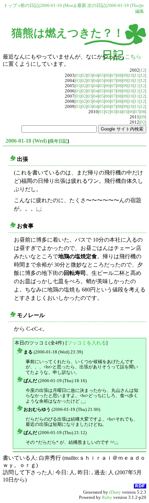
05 (101, 75)
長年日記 (59, 141)
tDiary (115, 492)
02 (83, 75)
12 (142, 70)
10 (131, 75)
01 (78, 75)
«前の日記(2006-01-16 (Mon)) (47, 5)
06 (107, 75)
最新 (81, 5)
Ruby (107, 497)
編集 (139, 11)
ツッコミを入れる (86, 342)
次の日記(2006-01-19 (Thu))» (115, 5)
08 (119, 75)
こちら (133, 57)
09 (125, 75)
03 (89, 75)
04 (95, 75)
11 (136, 75)
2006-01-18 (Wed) (26, 141)
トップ (10, 5)
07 (113, 75)
